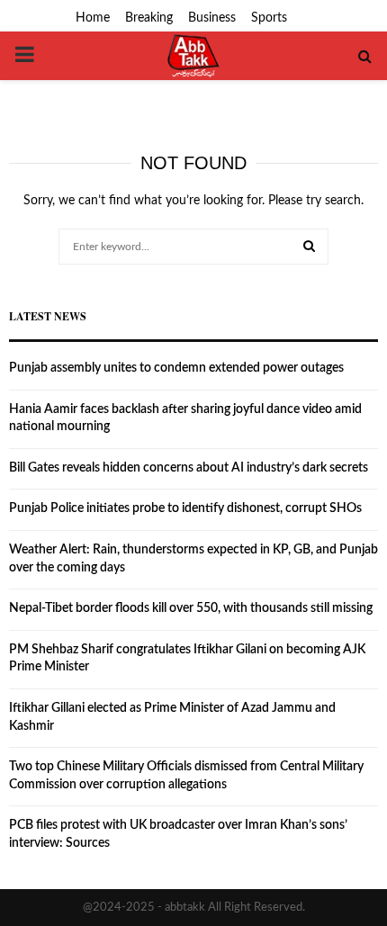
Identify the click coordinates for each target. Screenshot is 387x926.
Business (212, 18)
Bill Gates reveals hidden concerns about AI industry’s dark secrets (188, 468)
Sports (269, 18)
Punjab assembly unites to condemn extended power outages (176, 368)
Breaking (149, 18)
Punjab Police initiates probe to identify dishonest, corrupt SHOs (185, 508)
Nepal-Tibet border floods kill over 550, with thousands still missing (191, 608)
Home (93, 18)
